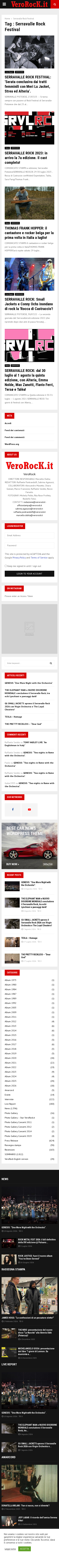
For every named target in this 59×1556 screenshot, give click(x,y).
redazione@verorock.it (34, 502)
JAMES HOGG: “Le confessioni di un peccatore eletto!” (28, 1318)
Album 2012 (10, 1021)
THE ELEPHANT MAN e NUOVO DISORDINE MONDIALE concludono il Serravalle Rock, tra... (37, 1428)
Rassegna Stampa (13, 1269)
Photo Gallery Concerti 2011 (18, 1122)
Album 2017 (10, 1044)
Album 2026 (10, 1085)
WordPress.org (12, 444)
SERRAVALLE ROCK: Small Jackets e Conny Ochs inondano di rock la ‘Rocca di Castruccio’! (29, 304)
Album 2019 (10, 1053)
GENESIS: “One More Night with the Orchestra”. (29, 683)
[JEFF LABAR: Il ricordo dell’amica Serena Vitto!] (9, 1521)
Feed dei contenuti (14, 430)
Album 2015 (10, 1035)
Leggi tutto (10, 1549)
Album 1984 (10, 989)
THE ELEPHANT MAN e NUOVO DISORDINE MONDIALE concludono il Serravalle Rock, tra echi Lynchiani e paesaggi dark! (27, 693)
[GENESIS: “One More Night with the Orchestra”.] (12, 886)
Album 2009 (10, 1012)
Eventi (7, 1094)
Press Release (11, 1140)
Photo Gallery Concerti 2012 (18, 1126)
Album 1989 (10, 998)
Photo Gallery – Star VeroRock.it (20, 1117)
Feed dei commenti (15, 437)
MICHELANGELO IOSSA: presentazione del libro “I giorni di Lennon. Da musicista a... (36, 1351)
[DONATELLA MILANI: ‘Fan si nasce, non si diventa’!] (29, 1483)
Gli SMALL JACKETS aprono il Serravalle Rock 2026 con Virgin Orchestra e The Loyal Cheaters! (27, 706)
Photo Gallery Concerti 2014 (18, 1131)
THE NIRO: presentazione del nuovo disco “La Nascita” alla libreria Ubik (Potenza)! (35, 1333)
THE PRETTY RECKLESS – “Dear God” (23, 724)
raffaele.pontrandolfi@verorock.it (29, 512)
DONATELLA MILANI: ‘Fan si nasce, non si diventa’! (26, 1505)
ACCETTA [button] (24, 1549)
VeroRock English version (16, 1159)
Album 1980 (10, 984)
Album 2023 (10, 1071)
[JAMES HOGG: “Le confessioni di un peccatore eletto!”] (29, 1295)
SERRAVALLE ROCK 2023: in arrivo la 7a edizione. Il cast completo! (26, 158)
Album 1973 (10, 980)
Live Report (9, 72)
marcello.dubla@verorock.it (29, 515)
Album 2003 (10, 1007)
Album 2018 (10, 1048)
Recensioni (10, 1149)
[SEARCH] (51, 663)
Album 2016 (10, 1039)
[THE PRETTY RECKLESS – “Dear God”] (12, 958)
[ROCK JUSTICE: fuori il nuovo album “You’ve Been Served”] (9, 1259)
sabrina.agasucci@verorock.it (29, 508)
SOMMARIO (19, 72)
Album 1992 (10, 1003)
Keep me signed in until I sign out (24, 566)
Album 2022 (10, 1067)
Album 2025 (10, 1081)
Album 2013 (10, 1026)
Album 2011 (10, 1016)
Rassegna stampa (13, 1145)
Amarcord (9, 1090)
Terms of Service (39, 557)
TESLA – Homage (13, 716)
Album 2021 (10, 1062)
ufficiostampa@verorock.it (29, 505)
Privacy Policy (19, 557)
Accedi (8, 423)
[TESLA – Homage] (12, 942)
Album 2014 (10, 1030)
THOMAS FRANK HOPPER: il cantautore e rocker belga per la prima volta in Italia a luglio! (29, 233)
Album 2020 (10, 1058)
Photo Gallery (11, 1113)
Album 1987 (10, 994)
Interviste (9, 1099)
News (7, 148)
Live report (9, 1364)
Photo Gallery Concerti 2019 (18, 1136)
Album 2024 (10, 1076)
